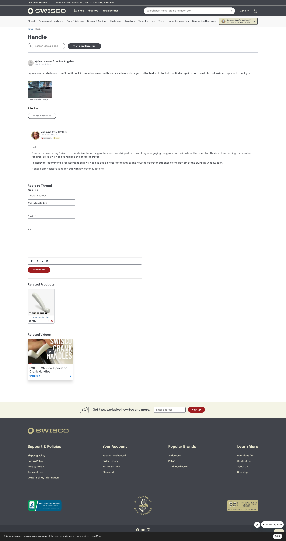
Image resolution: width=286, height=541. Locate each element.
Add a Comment (43, 116)
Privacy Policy (36, 466)
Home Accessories (178, 21)
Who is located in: (37, 203)
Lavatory (130, 21)
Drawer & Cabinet (97, 21)
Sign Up (196, 409)
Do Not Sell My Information (43, 478)
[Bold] (32, 261)
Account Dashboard (114, 455)
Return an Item (111, 466)
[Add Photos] (47, 261)
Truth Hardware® (178, 466)
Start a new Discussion (84, 46)
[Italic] (37, 261)
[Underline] (42, 261)
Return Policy (35, 461)
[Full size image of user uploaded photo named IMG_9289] (40, 89)
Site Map (242, 472)
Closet (31, 21)
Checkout (108, 472)
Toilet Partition (146, 21)
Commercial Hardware (51, 21)
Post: (30, 229)
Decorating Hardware (204, 21)
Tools (161, 21)
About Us (242, 466)
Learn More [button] (95, 536)
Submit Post (39, 270)
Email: (31, 216)
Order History (110, 461)
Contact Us (244, 461)
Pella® (171, 461)
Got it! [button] (277, 536)
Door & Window (75, 21)
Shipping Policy (36, 455)
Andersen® (174, 455)
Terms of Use (35, 472)
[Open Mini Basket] (255, 11)
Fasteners (115, 21)
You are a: (33, 190)
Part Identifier (245, 455)
